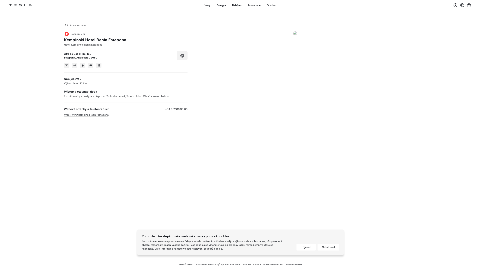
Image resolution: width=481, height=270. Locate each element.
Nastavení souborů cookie (206, 248)
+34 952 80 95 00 (176, 109)
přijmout (306, 247)
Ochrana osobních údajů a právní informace (217, 264)
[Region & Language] (462, 5)
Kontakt (247, 264)
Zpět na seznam (76, 25)
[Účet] (469, 5)
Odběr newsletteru (273, 264)
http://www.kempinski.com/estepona (86, 114)
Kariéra (257, 264)
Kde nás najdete (294, 264)
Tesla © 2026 (186, 264)
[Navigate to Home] (20, 5)
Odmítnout (328, 247)
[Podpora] (455, 5)
